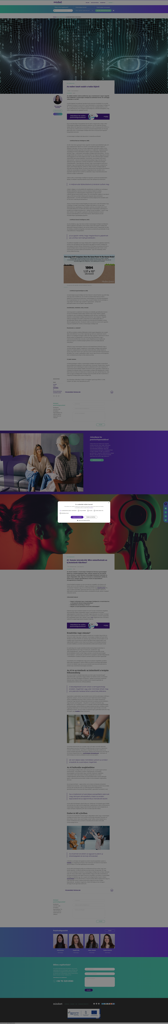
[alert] (84, 512)
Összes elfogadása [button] (77, 517)
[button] (84, 520)
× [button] (108, 502)
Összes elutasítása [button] (90, 517)
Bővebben (91, 507)
